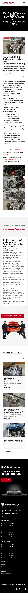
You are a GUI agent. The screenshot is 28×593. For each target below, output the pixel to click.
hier (7, 154)
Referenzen (3, 566)
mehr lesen (7, 387)
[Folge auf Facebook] (19, 589)
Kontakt (6, 479)
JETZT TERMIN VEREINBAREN (12, 315)
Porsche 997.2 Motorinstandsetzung (11, 379)
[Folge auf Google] (25, 589)
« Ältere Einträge (7, 451)
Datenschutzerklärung (6, 573)
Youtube (15, 161)
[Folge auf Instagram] (16, 589)
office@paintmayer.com (11, 513)
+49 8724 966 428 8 (9, 516)
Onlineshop (11, 159)
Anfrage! (17, 149)
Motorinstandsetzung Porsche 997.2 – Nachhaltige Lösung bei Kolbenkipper (14, 411)
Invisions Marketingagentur (19, 584)
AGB (2, 569)
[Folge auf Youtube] (22, 589)
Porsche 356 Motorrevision (13, 440)
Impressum (3, 571)
